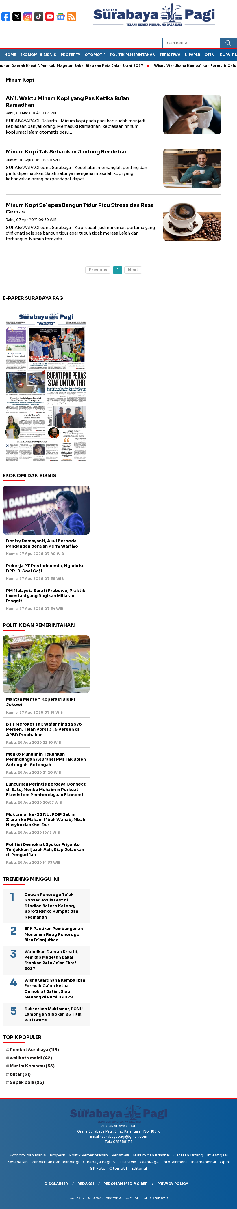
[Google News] (61, 20)
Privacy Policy (172, 1184)
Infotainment (174, 1161)
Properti (57, 1155)
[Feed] (72, 20)
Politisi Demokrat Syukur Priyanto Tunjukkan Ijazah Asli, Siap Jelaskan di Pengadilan (45, 849)
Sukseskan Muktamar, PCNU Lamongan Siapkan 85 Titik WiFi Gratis (54, 1014)
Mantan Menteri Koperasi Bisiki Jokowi (40, 702)
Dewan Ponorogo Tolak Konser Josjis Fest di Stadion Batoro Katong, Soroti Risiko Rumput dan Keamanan (51, 906)
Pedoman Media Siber (125, 1184)
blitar (20, 1074)
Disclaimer (56, 1184)
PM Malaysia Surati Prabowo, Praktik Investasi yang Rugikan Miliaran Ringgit (45, 595)
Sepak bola (27, 1082)
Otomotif (95, 55)
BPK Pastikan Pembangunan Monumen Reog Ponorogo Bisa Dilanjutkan (54, 934)
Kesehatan (17, 1161)
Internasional (203, 1161)
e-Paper (192, 55)
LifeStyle (127, 1161)
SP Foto (97, 1168)
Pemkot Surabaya (34, 1049)
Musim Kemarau (32, 1066)
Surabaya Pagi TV (99, 1161)
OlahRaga (149, 1161)
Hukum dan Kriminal (151, 1155)
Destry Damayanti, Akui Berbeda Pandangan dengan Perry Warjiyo (42, 543)
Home (10, 55)
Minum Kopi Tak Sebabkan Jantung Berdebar (66, 152)
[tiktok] (39, 20)
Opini (210, 55)
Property (70, 55)
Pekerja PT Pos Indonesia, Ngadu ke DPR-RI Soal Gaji (45, 568)
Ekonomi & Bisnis (38, 55)
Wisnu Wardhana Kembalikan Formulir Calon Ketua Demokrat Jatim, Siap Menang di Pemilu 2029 (55, 989)
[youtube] (50, 20)
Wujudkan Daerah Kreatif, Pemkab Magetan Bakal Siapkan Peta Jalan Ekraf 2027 (51, 960)
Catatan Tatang (188, 1155)
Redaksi (85, 1184)
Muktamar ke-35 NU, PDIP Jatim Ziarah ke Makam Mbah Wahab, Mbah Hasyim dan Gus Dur (45, 819)
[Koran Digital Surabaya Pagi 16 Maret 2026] (46, 386)
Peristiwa (170, 55)
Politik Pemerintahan (132, 55)
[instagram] (28, 20)
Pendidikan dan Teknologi (55, 1161)
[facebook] (6, 20)
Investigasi (217, 1155)
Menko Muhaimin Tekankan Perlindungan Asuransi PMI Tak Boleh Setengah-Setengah (46, 759)
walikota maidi (31, 1057)
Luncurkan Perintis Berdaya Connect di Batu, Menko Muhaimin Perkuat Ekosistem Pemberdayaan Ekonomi (46, 789)
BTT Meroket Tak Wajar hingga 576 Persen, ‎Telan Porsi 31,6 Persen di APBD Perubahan (44, 729)
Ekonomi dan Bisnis (28, 1155)
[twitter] (17, 20)
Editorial (139, 1168)
